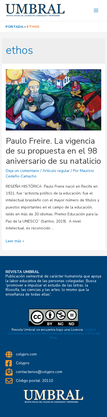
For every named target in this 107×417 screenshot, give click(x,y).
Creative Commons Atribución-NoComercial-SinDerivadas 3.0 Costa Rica (53, 333)
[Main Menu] (96, 10)
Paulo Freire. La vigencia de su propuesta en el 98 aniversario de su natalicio (53, 151)
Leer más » (15, 241)
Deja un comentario (22, 170)
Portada (14, 26)
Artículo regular (56, 170)
